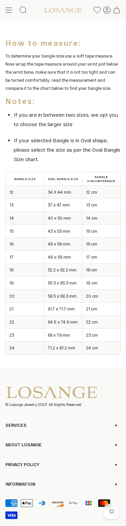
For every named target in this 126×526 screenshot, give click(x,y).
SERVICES (16, 425)
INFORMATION (20, 484)
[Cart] (117, 10)
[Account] (107, 10)
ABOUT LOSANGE (23, 444)
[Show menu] (9, 10)
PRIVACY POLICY (22, 464)
